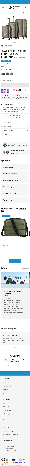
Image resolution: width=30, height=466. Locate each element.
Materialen (5, 424)
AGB (4, 393)
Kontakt (5, 403)
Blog (4, 420)
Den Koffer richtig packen (9, 431)
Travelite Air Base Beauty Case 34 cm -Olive (11, 244)
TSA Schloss (6, 427)
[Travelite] (6, 46)
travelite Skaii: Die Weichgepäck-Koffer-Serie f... (14, 292)
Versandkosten (7, 410)
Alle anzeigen (15, 261)
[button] (3, 7)
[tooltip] (3, 73)
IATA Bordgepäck (7, 414)
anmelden (16, 97)
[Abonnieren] (25, 366)
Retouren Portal (7, 406)
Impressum (6, 382)
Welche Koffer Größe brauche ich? (12, 434)
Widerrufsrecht (7, 386)
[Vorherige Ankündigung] (2, 2)
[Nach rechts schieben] (18, 42)
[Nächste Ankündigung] (27, 2)
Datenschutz (6, 389)
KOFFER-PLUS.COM (17, 465)
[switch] (3, 464)
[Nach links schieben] (11, 42)
